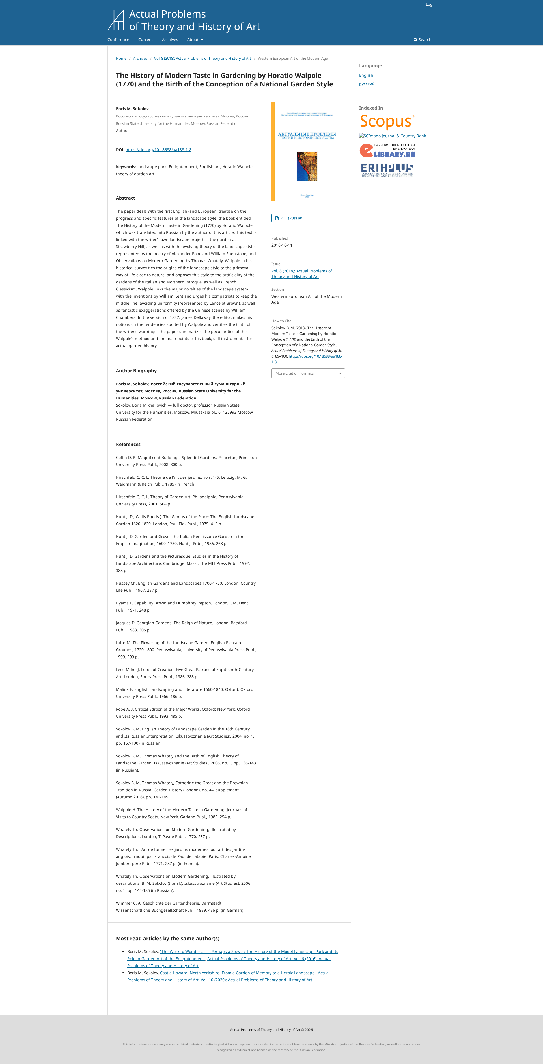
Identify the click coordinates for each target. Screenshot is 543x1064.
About (193, 39)
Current (145, 39)
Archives (170, 39)
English (366, 75)
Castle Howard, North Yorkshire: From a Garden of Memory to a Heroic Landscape (238, 972)
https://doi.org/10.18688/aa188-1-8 (158, 149)
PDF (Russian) (291, 218)
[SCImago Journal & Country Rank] (392, 135)
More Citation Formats (294, 373)
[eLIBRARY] (387, 156)
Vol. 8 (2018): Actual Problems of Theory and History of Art (202, 58)
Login (431, 4)
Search (424, 39)
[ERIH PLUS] (387, 178)
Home (121, 58)
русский (367, 83)
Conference (118, 39)
